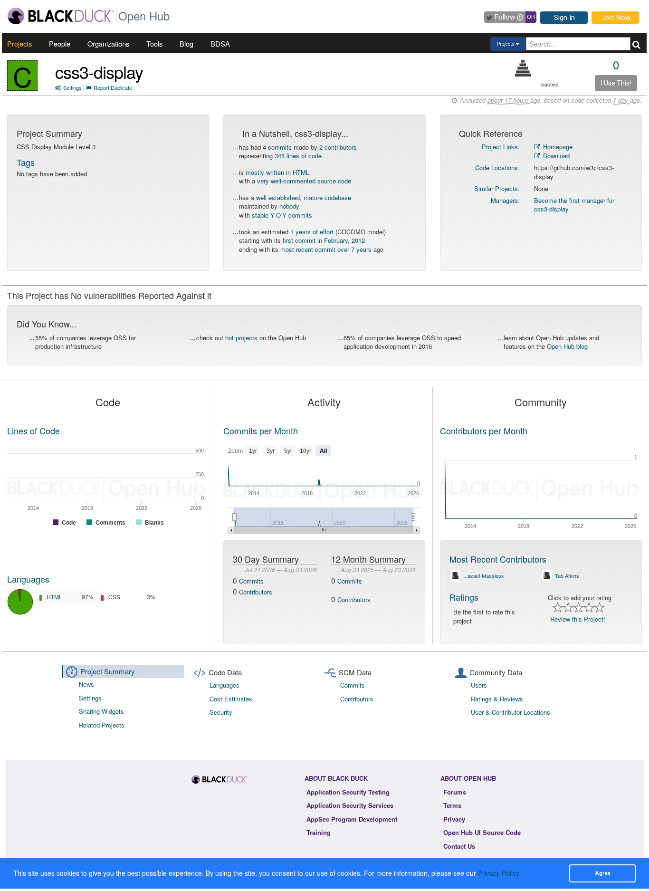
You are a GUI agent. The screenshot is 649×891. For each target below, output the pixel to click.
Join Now (615, 17)
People (59, 43)
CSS (114, 597)
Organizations (108, 43)
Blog (186, 43)
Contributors (255, 591)
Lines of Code (33, 430)
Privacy (454, 819)
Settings (72, 87)
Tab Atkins (567, 575)
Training (318, 832)
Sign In (564, 17)
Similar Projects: (497, 188)
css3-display (99, 71)
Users (479, 685)
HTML (54, 597)
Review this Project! (577, 618)
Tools (154, 43)
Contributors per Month (483, 430)
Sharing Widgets (101, 711)
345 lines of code (298, 155)
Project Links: (501, 146)
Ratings (463, 597)
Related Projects (101, 724)
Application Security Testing (348, 791)
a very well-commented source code (301, 180)
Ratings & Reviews (497, 698)
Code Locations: (497, 167)
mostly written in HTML (277, 172)
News (86, 684)
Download (555, 155)
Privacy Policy (498, 873)
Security (221, 712)
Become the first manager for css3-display (574, 205)
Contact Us (459, 846)
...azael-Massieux (483, 575)
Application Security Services (349, 805)
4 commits (277, 147)
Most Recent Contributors (497, 559)
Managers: (505, 200)
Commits (251, 580)
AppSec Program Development (351, 819)
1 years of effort (312, 231)
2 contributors (338, 147)
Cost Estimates (231, 698)
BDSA (220, 43)
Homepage (557, 146)
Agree (602, 873)
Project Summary (107, 671)
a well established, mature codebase (301, 197)
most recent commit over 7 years (326, 249)
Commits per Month (260, 430)
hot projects (241, 337)
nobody (289, 206)
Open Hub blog (567, 346)
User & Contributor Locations (510, 712)
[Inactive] (523, 68)
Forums (454, 791)
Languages (28, 579)
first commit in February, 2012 (324, 240)
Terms (452, 805)
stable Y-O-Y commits (282, 215)
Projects (19, 43)
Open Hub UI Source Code (482, 832)
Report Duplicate (113, 87)
